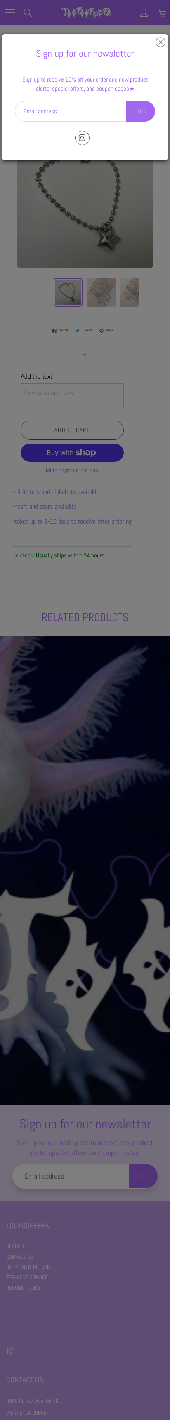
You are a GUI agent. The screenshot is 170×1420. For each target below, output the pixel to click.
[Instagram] (82, 138)
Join (141, 111)
